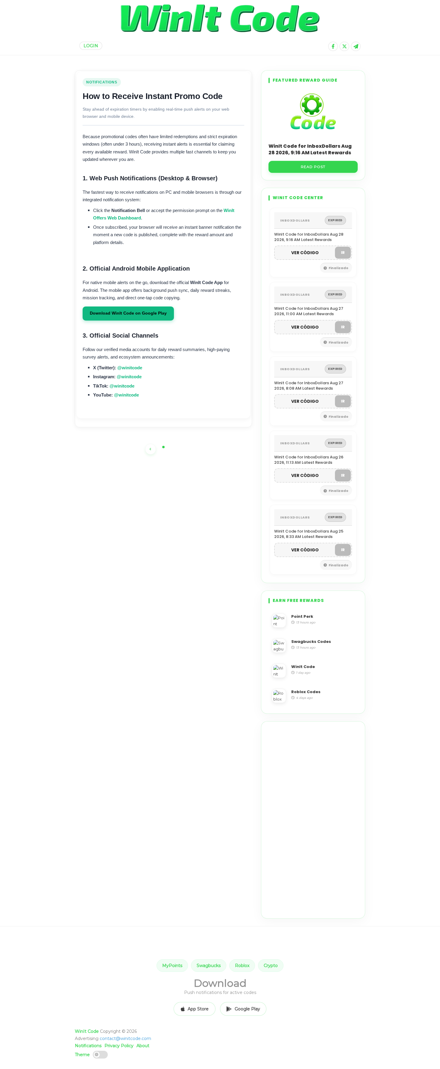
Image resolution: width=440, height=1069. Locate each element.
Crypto (271, 965)
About (142, 1045)
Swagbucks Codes (311, 641)
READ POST (313, 166)
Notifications (88, 1045)
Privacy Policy (118, 1045)
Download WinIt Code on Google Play (128, 313)
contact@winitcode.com (125, 1038)
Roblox (242, 965)
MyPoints (172, 965)
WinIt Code (303, 667)
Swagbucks (209, 965)
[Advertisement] (313, 820)
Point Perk (302, 616)
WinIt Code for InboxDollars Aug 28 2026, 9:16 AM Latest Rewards (310, 149)
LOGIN (91, 45)
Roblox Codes (306, 692)
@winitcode (129, 367)
